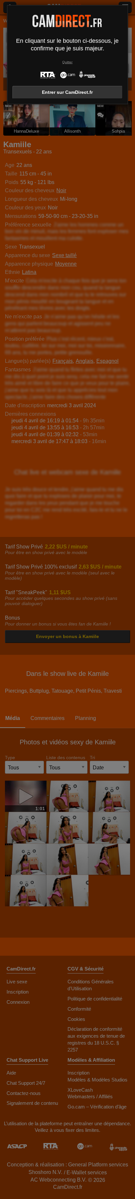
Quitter (67, 62)
